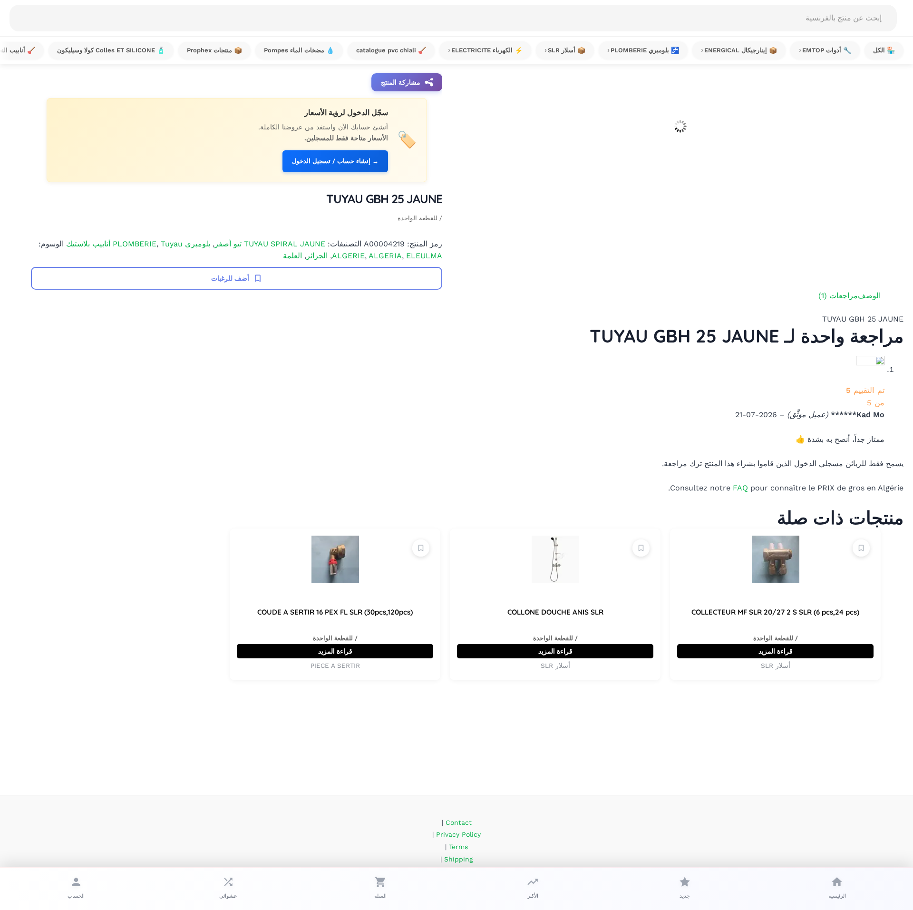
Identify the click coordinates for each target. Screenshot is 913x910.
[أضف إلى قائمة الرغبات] (861, 548)
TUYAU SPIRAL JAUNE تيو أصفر (269, 243)
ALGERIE (348, 255)
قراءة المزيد (775, 651)
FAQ (740, 487)
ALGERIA (385, 255)
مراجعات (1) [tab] (838, 295)
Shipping (458, 859)
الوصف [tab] (869, 295)
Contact (459, 822)
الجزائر (317, 255)
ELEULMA (424, 255)
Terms (458, 847)
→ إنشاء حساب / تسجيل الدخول (335, 161)
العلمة (292, 255)
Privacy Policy (458, 834)
